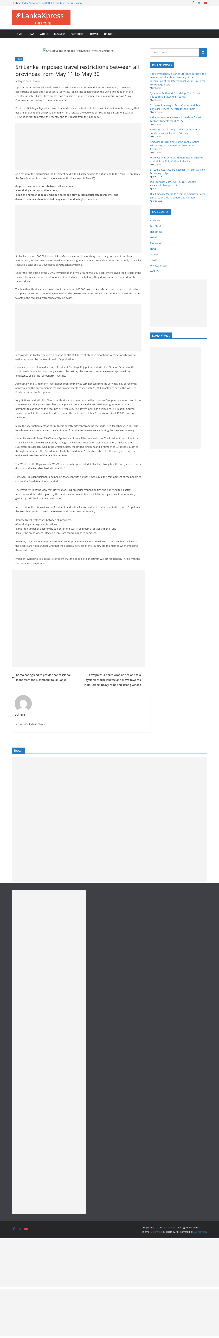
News (31, 34)
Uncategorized (158, 265)
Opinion (109, 34)
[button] (116, 34)
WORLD (154, 271)
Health (154, 237)
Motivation (156, 243)
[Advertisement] (78, 146)
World (44, 34)
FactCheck (77, 34)
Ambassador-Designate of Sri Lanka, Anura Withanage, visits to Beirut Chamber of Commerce (174, 145)
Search (203, 52)
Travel (94, 34)
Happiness (156, 231)
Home (18, 34)
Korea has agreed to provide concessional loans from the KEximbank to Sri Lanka (43, 677)
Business (59, 34)
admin (38, 81)
